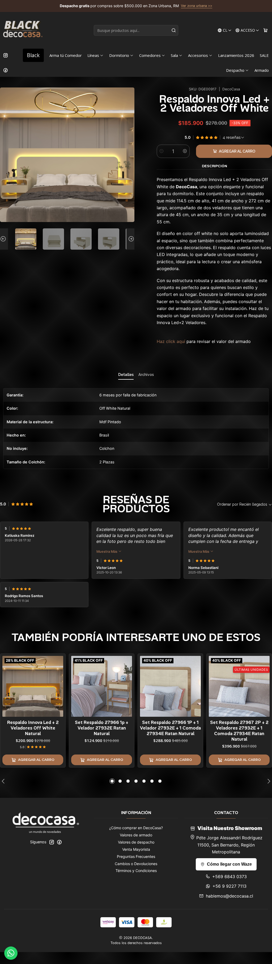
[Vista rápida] (59, 685)
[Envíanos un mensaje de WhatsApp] (11, 953)
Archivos (146, 374)
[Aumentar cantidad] (184, 151)
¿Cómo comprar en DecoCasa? (136, 827)
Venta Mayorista (136, 849)
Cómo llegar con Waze (229, 864)
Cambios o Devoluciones (136, 863)
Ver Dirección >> (157, 6)
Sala (174, 55)
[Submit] (173, 30)
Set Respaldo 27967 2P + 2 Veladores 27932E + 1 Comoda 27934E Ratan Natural (239, 730)
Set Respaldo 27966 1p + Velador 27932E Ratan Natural (101, 727)
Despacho (235, 70)
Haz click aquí (171, 341)
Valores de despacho (136, 842)
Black (33, 55)
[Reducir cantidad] (161, 151)
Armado (261, 70)
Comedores (150, 55)
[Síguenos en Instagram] (5, 55)
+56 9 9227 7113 (229, 886)
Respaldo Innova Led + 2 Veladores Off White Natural (33, 727)
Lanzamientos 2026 (236, 55)
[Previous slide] (4, 239)
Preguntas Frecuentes (136, 856)
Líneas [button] (93, 55)
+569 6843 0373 (229, 876)
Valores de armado (136, 835)
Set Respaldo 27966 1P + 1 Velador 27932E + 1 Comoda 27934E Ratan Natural (170, 727)
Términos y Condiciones (136, 870)
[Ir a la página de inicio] (22, 30)
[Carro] (265, 30)
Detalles (126, 374)
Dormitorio (119, 55)
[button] (112, 781)
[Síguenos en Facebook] (5, 70)
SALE (264, 55)
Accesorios (198, 55)
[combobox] (136, 30)
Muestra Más (107, 552)
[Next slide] (130, 239)
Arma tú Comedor (65, 55)
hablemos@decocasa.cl (229, 896)
